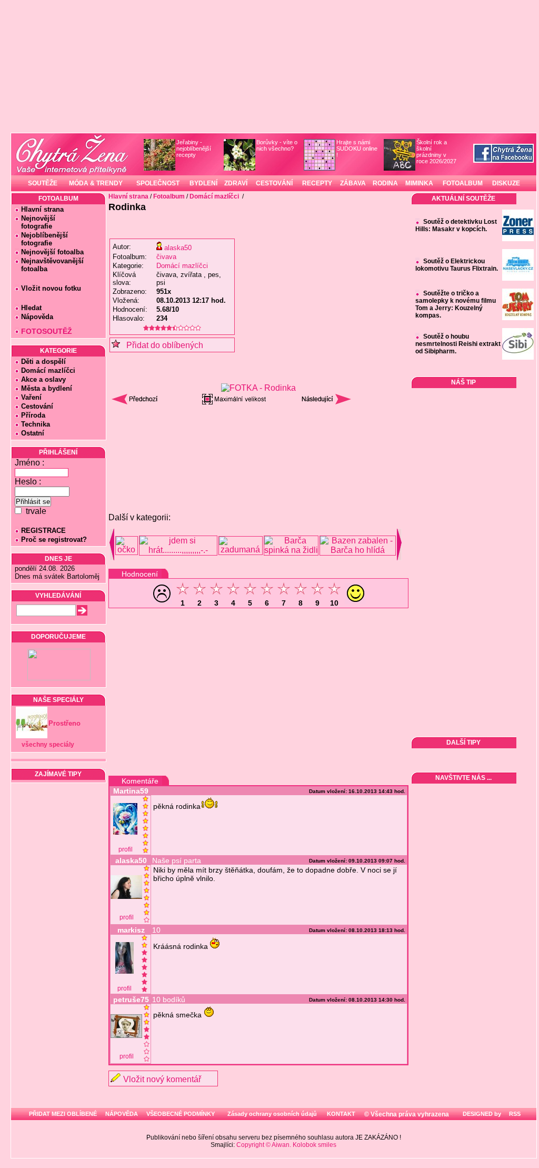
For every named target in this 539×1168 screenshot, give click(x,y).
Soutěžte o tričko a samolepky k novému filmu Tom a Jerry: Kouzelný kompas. (455, 304)
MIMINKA (419, 183)
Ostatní (32, 433)
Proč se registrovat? (54, 539)
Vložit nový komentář (162, 1079)
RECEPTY (317, 183)
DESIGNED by (481, 1114)
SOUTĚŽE (42, 183)
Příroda (33, 415)
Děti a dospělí (43, 361)
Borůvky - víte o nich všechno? (276, 145)
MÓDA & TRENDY (96, 183)
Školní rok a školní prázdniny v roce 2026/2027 (436, 151)
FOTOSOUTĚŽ (46, 331)
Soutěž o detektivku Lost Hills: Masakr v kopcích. (456, 225)
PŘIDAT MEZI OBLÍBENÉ (63, 1114)
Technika (35, 424)
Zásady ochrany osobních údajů (272, 1114)
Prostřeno (64, 723)
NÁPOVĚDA (121, 1114)
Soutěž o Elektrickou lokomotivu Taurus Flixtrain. (456, 265)
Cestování (37, 406)
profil (125, 849)
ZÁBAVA (353, 183)
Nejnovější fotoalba (52, 252)
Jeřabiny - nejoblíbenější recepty (193, 148)
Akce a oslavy (43, 379)
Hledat (31, 308)
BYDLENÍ (203, 183)
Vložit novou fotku (51, 288)
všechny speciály (48, 744)
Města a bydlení (46, 388)
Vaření (31, 397)
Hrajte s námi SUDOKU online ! (356, 148)
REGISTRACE (43, 530)
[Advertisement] (258, 437)
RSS (514, 1114)
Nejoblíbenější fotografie (41, 239)
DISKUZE (506, 183)
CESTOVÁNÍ (274, 183)
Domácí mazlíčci (48, 370)
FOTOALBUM (463, 183)
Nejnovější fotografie (35, 222)
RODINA (385, 183)
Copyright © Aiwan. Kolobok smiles (286, 1145)
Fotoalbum (169, 196)
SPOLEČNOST (157, 183)
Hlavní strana (42, 209)
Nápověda (37, 317)
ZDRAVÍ (235, 183)
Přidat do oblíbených (161, 345)
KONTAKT (341, 1114)
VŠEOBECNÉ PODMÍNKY (180, 1114)
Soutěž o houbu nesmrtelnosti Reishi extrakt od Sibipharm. (458, 344)
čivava (166, 257)
